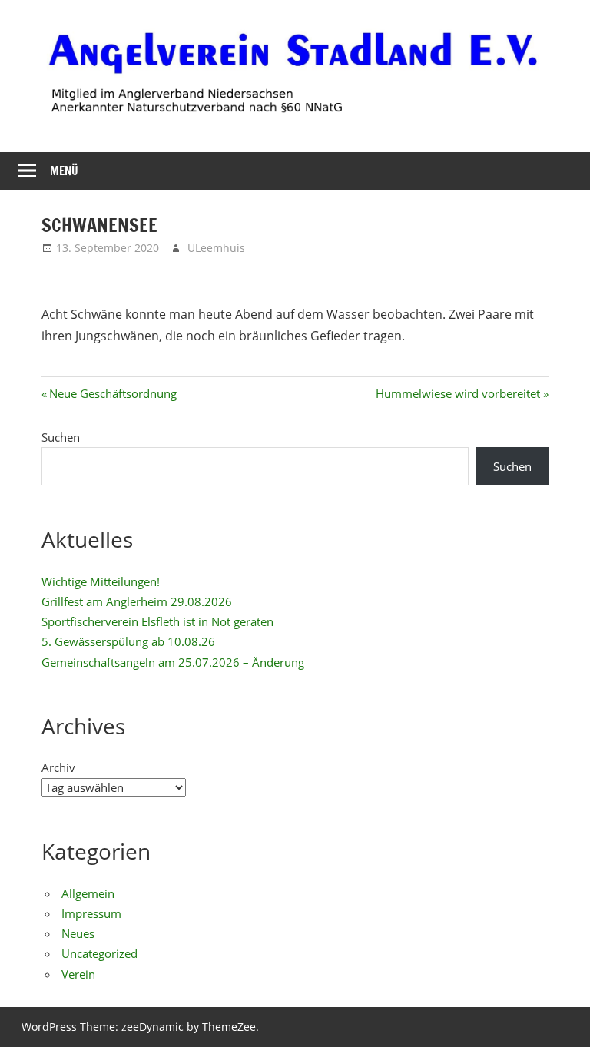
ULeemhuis (216, 247)
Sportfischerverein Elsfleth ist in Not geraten (157, 621)
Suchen (60, 437)
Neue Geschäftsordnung (112, 393)
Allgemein (87, 893)
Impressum (91, 913)
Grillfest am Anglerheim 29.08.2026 (136, 601)
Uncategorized (99, 953)
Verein (78, 974)
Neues (77, 933)
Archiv (58, 767)
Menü (64, 171)
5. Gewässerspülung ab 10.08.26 (128, 641)
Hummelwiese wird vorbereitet (458, 393)
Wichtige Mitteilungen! (100, 581)
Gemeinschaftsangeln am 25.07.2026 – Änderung (172, 662)
